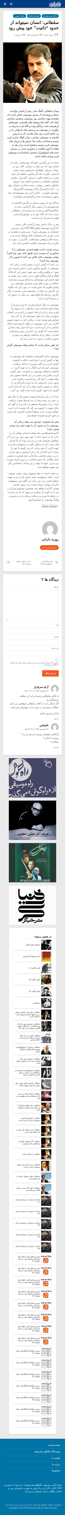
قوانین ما (56, 1458)
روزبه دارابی (49, 35)
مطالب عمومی (19, 16)
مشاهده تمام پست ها (49, 548)
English (56, 1471)
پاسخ (56, 718)
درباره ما (56, 1464)
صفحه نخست (54, 1445)
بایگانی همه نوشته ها (50, 16)
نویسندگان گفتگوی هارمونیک (47, 1451)
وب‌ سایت (55, 648)
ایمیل (56, 637)
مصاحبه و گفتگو (34, 16)
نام (57, 625)
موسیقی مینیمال (49, 506)
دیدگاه (56, 587)
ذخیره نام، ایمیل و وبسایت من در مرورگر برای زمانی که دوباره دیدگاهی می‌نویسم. (34, 664)
